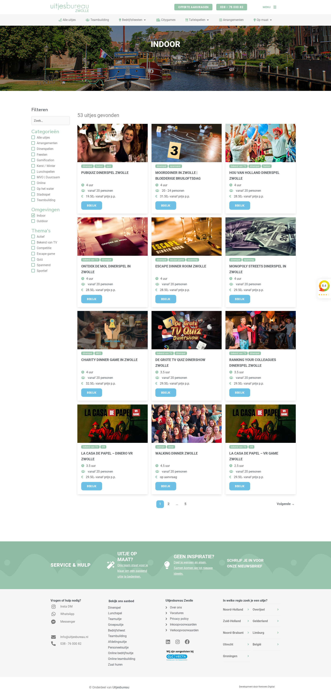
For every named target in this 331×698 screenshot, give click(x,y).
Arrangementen (47, 143)
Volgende (286, 504)
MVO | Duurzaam (48, 177)
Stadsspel (43, 194)
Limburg (258, 633)
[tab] (237, 609)
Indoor (41, 215)
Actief (41, 236)
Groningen (230, 656)
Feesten (42, 154)
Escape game (46, 254)
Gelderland (260, 621)
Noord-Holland (233, 609)
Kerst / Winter (46, 166)
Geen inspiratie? (194, 556)
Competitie (44, 248)
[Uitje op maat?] (111, 565)
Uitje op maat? (127, 556)
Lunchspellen (46, 171)
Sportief (42, 271)
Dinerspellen (45, 149)
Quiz (40, 259)
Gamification (45, 160)
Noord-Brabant (233, 633)
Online (41, 183)
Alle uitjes (43, 137)
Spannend (44, 265)
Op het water (45, 189)
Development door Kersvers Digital (257, 686)
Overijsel (259, 609)
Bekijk (91, 205)
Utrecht (228, 644)
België (257, 644)
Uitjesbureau (120, 687)
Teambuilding (46, 200)
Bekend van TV (47, 242)
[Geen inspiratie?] (167, 565)
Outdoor (42, 221)
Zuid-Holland (232, 621)
